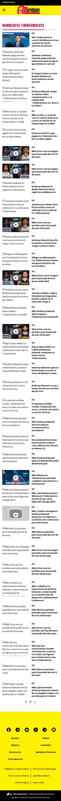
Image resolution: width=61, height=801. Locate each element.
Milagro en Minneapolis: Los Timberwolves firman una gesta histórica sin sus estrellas (45, 261)
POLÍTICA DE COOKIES (18, 776)
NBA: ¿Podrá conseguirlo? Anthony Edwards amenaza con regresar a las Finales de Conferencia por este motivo (45, 517)
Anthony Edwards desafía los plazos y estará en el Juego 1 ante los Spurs (45, 243)
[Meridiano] (28, 10)
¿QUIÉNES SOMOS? (41, 776)
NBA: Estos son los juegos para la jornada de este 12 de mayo (45, 171)
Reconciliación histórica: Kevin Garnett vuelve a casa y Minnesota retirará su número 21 (45, 444)
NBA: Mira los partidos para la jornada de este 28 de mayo (45, 534)
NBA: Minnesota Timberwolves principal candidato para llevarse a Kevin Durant (45, 479)
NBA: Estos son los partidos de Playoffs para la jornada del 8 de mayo (45, 630)
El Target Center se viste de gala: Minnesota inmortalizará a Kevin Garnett (44, 77)
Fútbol (45, 738)
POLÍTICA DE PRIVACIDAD (44, 769)
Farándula (46, 745)
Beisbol (15, 738)
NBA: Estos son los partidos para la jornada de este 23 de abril (44, 332)
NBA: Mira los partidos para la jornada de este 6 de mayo (44, 672)
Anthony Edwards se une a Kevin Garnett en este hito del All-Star (45, 388)
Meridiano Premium (46, 752)
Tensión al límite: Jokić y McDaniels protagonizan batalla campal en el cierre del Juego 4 (44, 297)
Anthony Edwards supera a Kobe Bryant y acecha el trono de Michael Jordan (45, 370)
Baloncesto (15, 752)
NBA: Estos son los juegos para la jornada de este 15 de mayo (45, 154)
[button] (4, 10)
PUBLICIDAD (38, 783)
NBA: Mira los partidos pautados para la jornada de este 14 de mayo (44, 612)
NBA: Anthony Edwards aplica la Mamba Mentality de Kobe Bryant (45, 460)
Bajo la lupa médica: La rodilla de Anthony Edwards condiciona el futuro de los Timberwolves (43, 352)
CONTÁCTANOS (22, 783)
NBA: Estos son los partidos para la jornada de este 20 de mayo (44, 571)
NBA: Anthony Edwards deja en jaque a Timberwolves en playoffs (45, 314)
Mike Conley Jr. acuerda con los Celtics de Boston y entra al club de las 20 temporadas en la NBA (45, 119)
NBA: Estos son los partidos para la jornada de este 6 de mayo (44, 225)
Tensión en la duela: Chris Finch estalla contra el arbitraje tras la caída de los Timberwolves (45, 208)
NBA (33, 33)
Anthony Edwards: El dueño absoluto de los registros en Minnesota (44, 189)
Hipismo (15, 745)
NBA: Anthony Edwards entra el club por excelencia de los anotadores (43, 426)
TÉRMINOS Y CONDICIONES (16, 769)
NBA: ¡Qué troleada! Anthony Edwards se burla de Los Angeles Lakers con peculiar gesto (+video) (45, 691)
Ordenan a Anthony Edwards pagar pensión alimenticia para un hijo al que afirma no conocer (45, 59)
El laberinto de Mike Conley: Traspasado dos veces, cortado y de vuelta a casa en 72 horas (45, 408)
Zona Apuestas (15, 759)
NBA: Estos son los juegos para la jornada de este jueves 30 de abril (45, 278)
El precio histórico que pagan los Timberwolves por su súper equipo (44, 136)
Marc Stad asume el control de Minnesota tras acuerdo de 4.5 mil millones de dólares (45, 41)
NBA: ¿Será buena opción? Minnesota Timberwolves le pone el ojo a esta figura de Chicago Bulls (45, 497)
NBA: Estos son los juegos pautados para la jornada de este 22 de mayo (45, 553)
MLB (33, 147)
